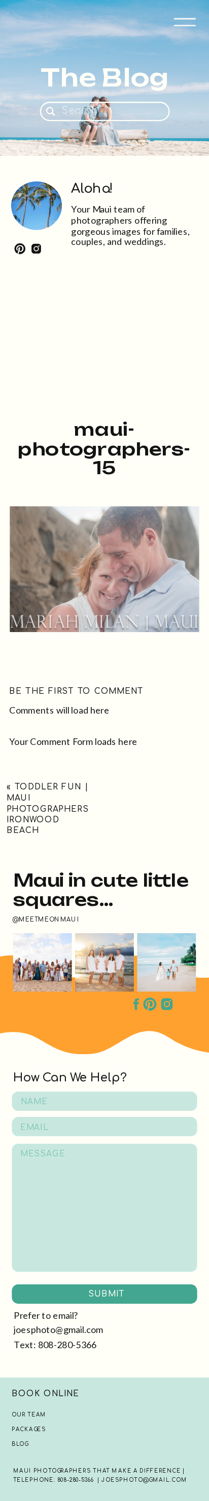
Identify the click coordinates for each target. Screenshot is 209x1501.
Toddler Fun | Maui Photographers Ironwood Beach (48, 809)
